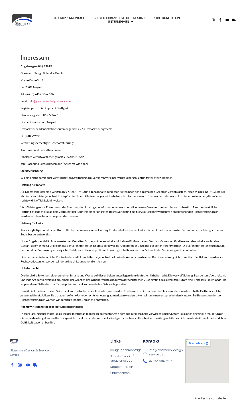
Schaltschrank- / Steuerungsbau (119, 18)
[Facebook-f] (220, 20)
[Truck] (234, 20)
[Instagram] (213, 20)
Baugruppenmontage (69, 18)
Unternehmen (118, 21)
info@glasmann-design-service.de (50, 101)
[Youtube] (227, 20)
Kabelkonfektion (167, 18)
